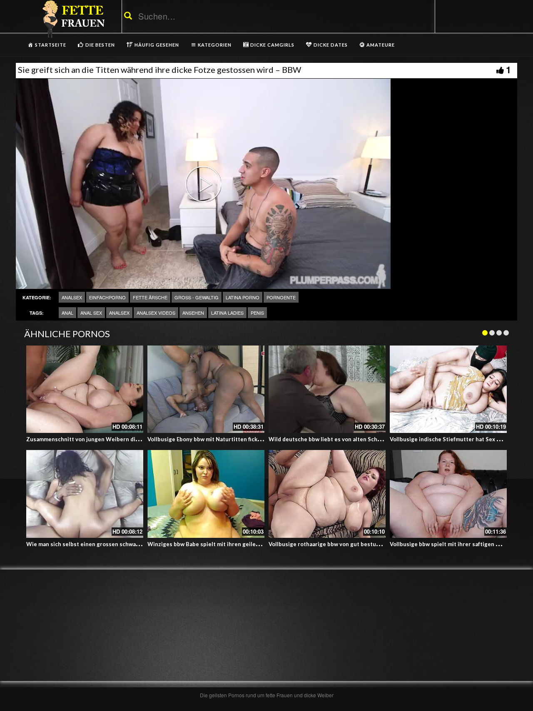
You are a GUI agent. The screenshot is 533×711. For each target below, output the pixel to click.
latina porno (242, 297)
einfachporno (107, 297)
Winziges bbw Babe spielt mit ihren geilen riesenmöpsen (222, 544)
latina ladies (227, 312)
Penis (257, 312)
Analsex (72, 297)
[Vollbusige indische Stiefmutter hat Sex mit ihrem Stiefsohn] (448, 389)
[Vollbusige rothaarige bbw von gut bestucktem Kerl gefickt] (327, 494)
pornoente (281, 297)
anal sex (91, 312)
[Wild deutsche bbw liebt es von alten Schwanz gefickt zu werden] (327, 389)
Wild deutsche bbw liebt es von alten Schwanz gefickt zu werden (354, 439)
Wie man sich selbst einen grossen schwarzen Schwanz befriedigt (113, 544)
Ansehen (193, 312)
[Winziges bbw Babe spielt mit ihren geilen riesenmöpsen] (205, 494)
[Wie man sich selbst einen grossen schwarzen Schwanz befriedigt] (84, 494)
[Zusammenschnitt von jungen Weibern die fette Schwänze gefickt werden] (84, 389)
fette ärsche (150, 297)
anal (67, 312)
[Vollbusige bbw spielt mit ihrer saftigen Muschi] (448, 494)
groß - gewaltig (196, 297)
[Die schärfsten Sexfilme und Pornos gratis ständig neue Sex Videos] (72, 19)
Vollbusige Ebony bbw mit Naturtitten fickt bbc (209, 439)
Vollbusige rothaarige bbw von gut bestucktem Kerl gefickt (346, 544)
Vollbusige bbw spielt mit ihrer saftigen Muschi (452, 544)
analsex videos (156, 312)
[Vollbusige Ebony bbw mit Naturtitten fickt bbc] (205, 389)
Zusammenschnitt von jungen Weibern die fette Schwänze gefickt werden (124, 439)
